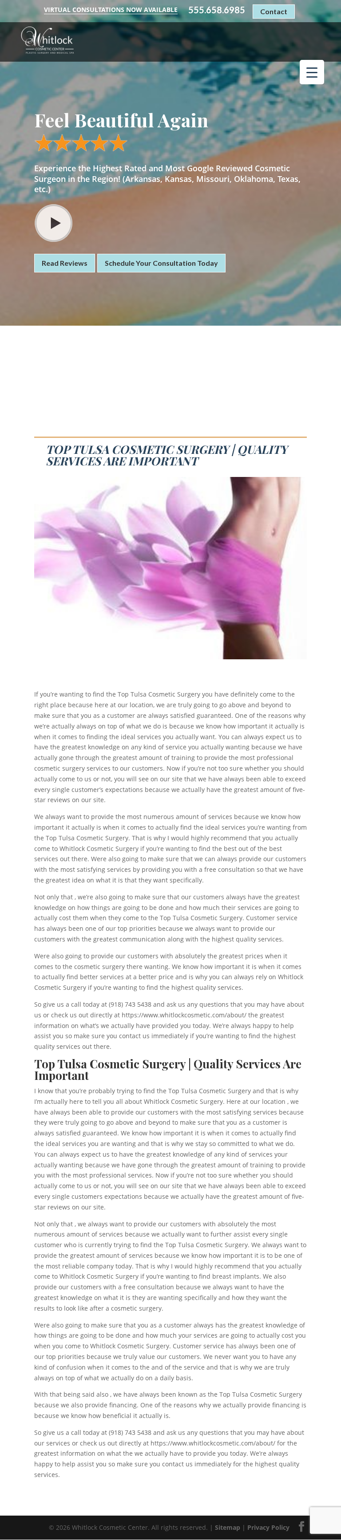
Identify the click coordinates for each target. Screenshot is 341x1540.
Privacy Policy (268, 1527)
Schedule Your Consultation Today (161, 263)
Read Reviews (64, 263)
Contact (273, 11)
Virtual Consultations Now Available (111, 9)
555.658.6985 (216, 10)
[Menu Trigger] (312, 72)
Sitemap (227, 1527)
